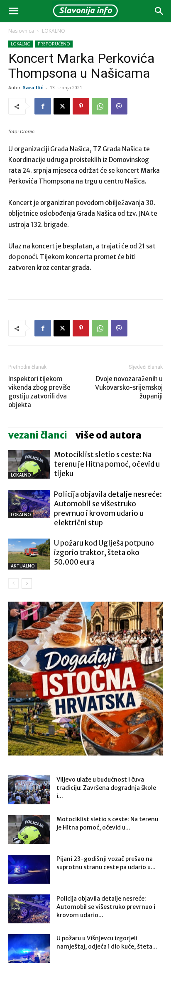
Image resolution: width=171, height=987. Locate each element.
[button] (13, 11)
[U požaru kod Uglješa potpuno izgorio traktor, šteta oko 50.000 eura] (29, 554)
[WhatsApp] (100, 106)
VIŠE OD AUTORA (109, 435)
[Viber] (119, 106)
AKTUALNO (22, 566)
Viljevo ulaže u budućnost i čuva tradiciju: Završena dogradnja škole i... (106, 788)
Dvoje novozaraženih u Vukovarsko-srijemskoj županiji (129, 387)
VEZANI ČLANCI (37, 435)
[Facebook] (42, 106)
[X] (62, 106)
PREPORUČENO (54, 44)
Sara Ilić (33, 87)
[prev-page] (13, 583)
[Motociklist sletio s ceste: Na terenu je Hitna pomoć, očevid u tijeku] (29, 464)
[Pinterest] (81, 106)
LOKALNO (53, 30)
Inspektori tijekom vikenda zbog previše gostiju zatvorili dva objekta (39, 392)
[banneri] (85, 679)
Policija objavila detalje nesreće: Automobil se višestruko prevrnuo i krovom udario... (105, 907)
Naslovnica (21, 30)
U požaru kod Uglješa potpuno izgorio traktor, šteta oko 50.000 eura (104, 553)
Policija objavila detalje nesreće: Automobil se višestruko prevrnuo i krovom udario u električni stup (108, 508)
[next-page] (27, 583)
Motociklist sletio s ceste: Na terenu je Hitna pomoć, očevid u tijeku (107, 464)
